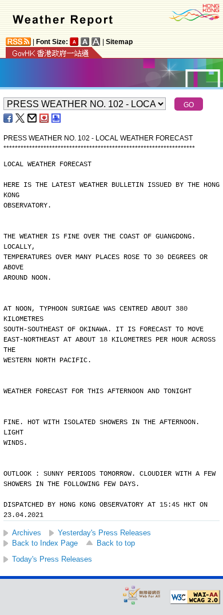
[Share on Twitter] (20, 118)
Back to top (116, 543)
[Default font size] (74, 41)
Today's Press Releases (52, 559)
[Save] (44, 118)
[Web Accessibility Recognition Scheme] (141, 595)
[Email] (32, 118)
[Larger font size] (85, 41)
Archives (26, 532)
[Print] (56, 118)
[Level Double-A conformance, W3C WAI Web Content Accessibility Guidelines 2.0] (195, 597)
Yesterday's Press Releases (104, 532)
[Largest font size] (96, 41)
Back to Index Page (45, 543)
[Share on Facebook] (8, 118)
